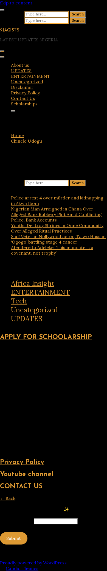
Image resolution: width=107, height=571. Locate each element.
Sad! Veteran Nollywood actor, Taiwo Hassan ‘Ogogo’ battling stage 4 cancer (58, 239)
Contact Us (23, 98)
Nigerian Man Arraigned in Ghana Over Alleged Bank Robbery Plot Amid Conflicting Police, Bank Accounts (56, 214)
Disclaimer (22, 87)
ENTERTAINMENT (30, 76)
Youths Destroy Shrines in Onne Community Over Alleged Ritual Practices (57, 228)
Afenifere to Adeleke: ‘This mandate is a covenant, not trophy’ (52, 250)
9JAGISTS (9, 30)
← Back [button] (7, 498)
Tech (19, 301)
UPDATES (21, 70)
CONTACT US (21, 486)
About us (20, 65)
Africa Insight (32, 283)
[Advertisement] (53, 399)
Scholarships (24, 103)
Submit (13, 538)
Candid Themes (22, 568)
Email (16, 521)
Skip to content (16, 3)
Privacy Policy (25, 92)
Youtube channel (26, 474)
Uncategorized (27, 81)
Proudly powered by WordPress (34, 562)
